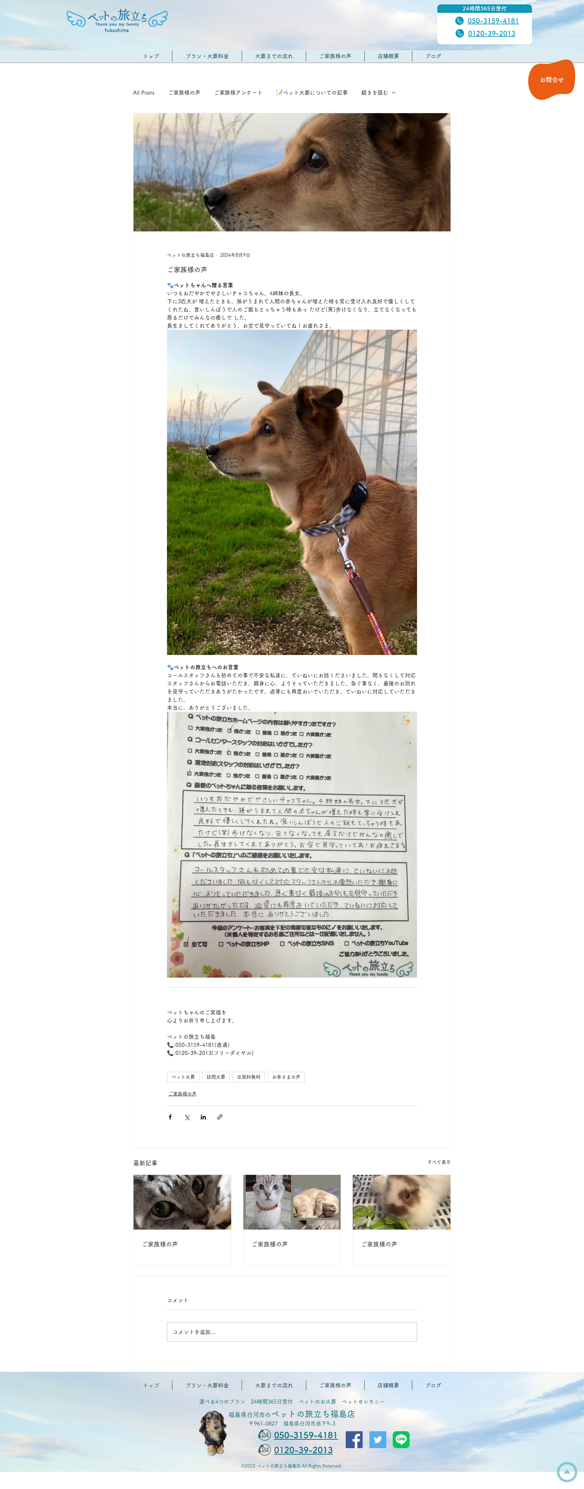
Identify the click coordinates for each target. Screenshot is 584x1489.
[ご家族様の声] (182, 1202)
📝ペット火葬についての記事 (312, 92)
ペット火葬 (183, 1077)
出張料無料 (249, 1077)
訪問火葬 (215, 1077)
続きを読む (374, 92)
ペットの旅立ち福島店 (292, 1414)
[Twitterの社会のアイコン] (377, 1439)
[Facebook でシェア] (170, 1117)
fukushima (117, 30)
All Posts (143, 92)
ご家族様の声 (184, 92)
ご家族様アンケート (238, 92)
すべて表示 (439, 1162)
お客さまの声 (286, 1077)
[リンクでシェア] (220, 1117)
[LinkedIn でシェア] (203, 1117)
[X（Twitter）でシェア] (187, 1117)
